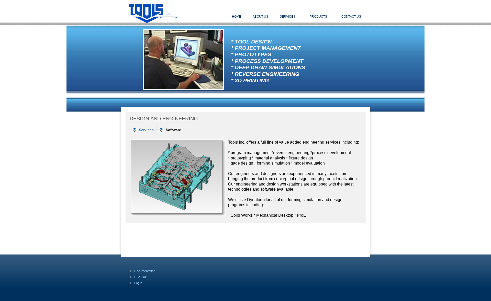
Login (138, 283)
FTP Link (140, 277)
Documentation (144, 271)
